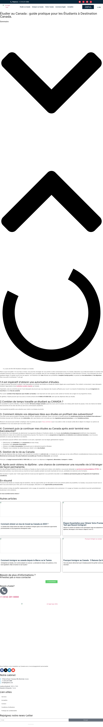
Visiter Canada (49, 7)
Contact (4, 703)
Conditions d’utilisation (8, 707)
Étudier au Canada (25, 7)
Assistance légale (60, 7)
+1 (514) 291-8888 (9, 597)
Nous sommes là (47, 421)
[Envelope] (13, 670)
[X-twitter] (6, 670)
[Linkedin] (9, 670)
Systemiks (31, 724)
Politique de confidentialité (9, 710)
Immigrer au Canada (37, 7)
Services (4, 697)
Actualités (70, 7)
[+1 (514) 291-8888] (4, 591)
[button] (51, 83)
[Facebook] (2, 670)
